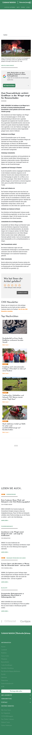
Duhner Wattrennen (6, 725)
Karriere (3, 646)
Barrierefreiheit (5, 662)
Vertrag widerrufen (16, 691)
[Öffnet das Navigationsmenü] (29, 2)
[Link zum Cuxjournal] (8, 621)
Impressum (4, 677)
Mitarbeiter (4, 659)
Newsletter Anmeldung (7, 668)
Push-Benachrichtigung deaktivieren (10, 671)
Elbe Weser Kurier (6, 710)
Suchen (5, 35)
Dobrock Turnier (5, 722)
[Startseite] (8, 633)
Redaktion (4, 653)
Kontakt (3, 674)
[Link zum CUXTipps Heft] (23, 621)
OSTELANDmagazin (7, 716)
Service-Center (5, 656)
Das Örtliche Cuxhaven (7, 719)
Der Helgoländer (5, 713)
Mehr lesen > (4, 520)
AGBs (2, 686)
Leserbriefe (4, 650)
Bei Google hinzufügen (9, 85)
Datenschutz (4, 680)
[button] (16, 695)
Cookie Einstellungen (6, 665)
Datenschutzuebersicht (7, 683)
